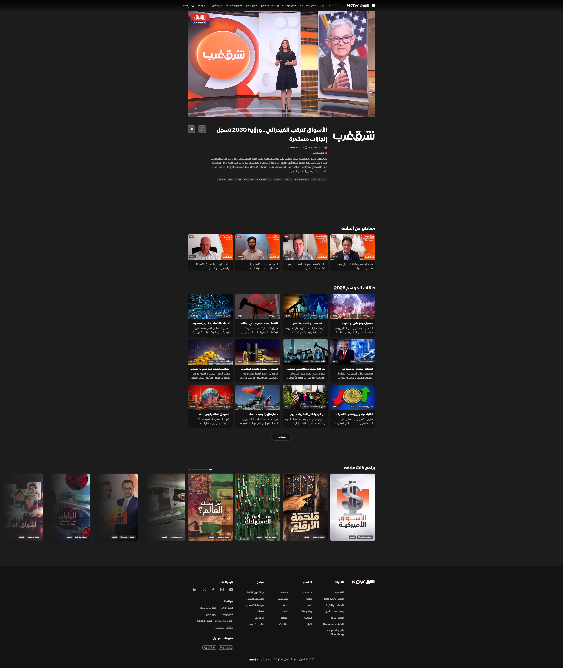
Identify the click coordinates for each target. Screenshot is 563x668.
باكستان (238, 179)
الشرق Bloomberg (366, 315)
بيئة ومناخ (306, 611)
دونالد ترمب (248, 179)
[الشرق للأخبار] (251, 6)
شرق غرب (221, 179)
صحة (285, 605)
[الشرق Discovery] (308, 6)
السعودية (278, 179)
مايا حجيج (288, 179)
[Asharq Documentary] (204, 621)
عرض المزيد (281, 437)
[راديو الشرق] (217, 6)
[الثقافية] (329, 5)
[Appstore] (209, 647)
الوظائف (259, 618)
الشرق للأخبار (337, 618)
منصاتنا (260, 611)
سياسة (308, 618)
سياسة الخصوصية (254, 605)
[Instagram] (220, 589)
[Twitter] (203, 589)
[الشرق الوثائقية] (289, 6)
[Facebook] (211, 589)
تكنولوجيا (283, 599)
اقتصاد (353, 315)
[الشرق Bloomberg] (234, 6)
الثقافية (339, 592)
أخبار (309, 624)
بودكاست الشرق (176, 537)
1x (349, 112)
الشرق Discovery (334, 599)
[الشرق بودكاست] (270, 6)
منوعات (307, 592)
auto (360, 112)
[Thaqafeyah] (224, 627)
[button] (282, 64)
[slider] (281, 107)
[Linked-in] (194, 590)
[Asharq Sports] (227, 614)
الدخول (185, 5)
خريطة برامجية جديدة (302, 179)
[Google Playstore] (226, 647)
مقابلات (283, 624)
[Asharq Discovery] (223, 621)
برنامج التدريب (256, 624)
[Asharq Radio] (211, 614)
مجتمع (284, 592)
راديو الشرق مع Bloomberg (335, 632)
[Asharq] (227, 608)
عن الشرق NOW (255, 592)
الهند (230, 179)
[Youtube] (229, 589)
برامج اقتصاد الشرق (319, 179)
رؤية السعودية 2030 (263, 179)
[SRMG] (252, 659)
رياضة (309, 599)
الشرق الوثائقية (318, 537)
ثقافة (285, 611)
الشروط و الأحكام (255, 599)
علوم (309, 605)
